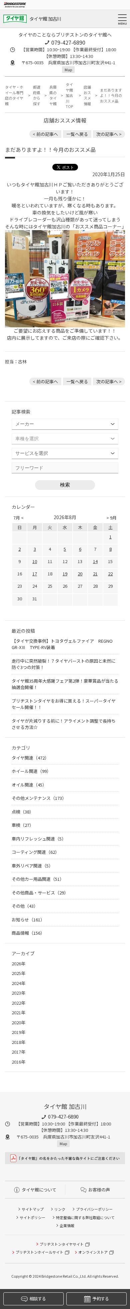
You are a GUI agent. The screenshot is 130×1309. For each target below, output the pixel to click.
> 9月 (111, 517)
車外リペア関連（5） (32, 865)
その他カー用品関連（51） (38, 879)
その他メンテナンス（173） (39, 798)
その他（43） (25, 906)
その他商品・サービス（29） (40, 892)
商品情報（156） (28, 933)
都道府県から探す (36, 95)
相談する (37, 1298)
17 (34, 573)
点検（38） (23, 812)
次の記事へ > (109, 134)
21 (95, 573)
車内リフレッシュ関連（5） (39, 838)
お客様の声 (99, 1189)
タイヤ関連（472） (30, 758)
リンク (59, 1209)
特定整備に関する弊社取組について (85, 1217)
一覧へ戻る (77, 134)
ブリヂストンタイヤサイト (62, 1244)
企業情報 (67, 1225)
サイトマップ (33, 1209)
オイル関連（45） (29, 785)
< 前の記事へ (45, 134)
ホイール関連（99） (31, 771)
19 (65, 573)
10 (34, 561)
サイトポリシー (32, 1217)
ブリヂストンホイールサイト (39, 1252)
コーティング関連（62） (35, 852)
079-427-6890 (68, 42)
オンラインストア (93, 1252)
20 (80, 573)
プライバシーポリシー (94, 1209)
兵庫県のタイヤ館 (53, 95)
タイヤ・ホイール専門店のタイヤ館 (14, 95)
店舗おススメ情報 (87, 95)
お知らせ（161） (28, 919)
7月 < (18, 517)
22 (110, 573)
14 (95, 561)
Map (68, 69)
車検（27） (23, 825)
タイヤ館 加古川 (45, 18)
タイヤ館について (39, 1189)
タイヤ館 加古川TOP (69, 95)
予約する (100, 1298)
